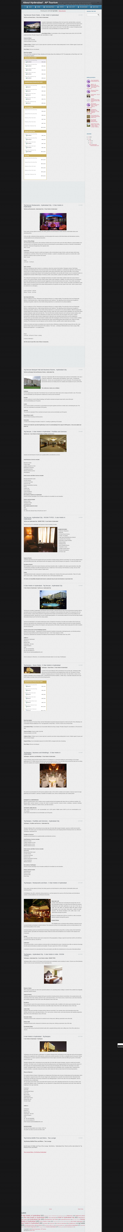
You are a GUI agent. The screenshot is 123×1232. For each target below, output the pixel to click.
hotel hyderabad (52, 1217)
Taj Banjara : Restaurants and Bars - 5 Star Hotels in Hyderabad (45, 883)
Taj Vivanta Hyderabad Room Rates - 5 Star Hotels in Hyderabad (93, 105)
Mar (90, 140)
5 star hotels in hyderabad (30, 1215)
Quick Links (95, 7)
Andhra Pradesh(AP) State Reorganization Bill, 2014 (95, 100)
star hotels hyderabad (76, 1221)
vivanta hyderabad (51, 1226)
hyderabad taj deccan (66, 1219)
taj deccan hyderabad (61, 1223)
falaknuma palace (80, 1215)
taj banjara (45, 1223)
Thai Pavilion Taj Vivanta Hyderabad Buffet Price (95, 116)
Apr (90, 143)
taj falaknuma (71, 1223)
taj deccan (52, 1223)
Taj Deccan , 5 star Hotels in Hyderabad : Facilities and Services (45, 431)
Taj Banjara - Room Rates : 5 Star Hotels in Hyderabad (42, 665)
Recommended (83, 7)
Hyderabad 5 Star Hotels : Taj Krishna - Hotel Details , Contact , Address (95, 125)
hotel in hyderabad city (66, 1217)
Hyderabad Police (50, 7)
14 (89, 139)
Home (30, 7)
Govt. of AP (72, 7)
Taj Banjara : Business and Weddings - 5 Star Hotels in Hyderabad (42, 753)
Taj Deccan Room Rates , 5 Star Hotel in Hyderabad (41, 15)
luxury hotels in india (44, 1221)
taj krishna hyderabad (72, 1225)
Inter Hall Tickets (76, 1219)
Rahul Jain (32, 1230)
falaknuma (69, 1215)
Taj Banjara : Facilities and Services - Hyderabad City (41, 821)
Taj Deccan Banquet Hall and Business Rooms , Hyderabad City (45, 370)
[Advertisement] (33, 192)
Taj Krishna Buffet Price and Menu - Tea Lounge (40, 1138)
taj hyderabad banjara (30, 1225)
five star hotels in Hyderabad (34, 1217)
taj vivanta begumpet (30, 1226)
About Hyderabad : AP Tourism (40, 2)
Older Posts (80, 1209)
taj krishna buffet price (60, 1225)
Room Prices (61, 1221)
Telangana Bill (41, 1226)
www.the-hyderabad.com (69, 1226)
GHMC (38, 7)
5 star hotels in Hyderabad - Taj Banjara (37, 1036)
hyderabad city (35, 1219)
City (64, 1215)
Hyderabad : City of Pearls (95, 95)
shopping (67, 1221)
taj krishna (39, 1225)
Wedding (60, 1226)
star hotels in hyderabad (30, 1223)
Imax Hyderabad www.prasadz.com (95, 81)
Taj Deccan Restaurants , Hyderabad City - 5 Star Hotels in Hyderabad (43, 206)
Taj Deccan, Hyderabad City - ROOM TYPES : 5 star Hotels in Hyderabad (44, 518)
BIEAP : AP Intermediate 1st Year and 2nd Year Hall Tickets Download (93, 86)
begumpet (60, 1215)
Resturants (55, 1221)
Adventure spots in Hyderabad (50, 1215)
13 (89, 137)
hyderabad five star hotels (51, 1219)
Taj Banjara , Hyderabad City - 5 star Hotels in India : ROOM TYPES (44, 955)
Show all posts (62, 11)
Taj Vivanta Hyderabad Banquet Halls (94, 120)
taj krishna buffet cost (49, 1225)
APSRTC (62, 7)
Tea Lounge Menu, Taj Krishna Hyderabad (35, 1152)
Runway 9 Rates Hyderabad (94, 91)
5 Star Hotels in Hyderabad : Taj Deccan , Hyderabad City (43, 585)
